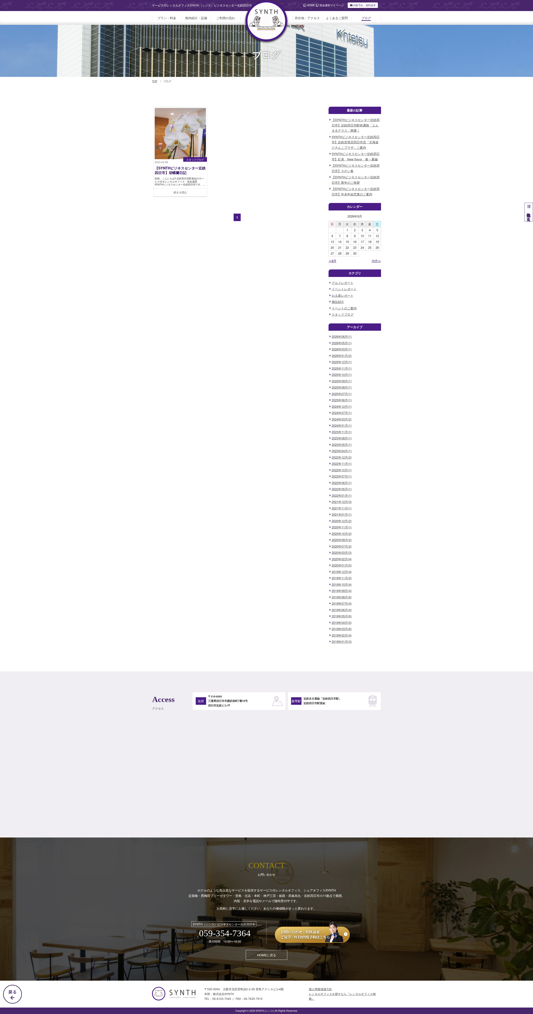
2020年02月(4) (342, 559)
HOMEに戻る (266, 955)
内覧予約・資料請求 (364, 5)
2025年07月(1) (342, 394)
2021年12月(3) (342, 501)
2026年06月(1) (342, 336)
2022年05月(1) (342, 489)
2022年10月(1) (342, 470)
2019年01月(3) (342, 641)
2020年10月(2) (342, 533)
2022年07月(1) (342, 476)
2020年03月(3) (342, 552)
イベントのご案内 (344, 308)
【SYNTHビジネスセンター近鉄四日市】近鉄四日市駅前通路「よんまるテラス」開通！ (356, 125)
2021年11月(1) (342, 508)
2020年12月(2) (342, 521)
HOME (310, 5)
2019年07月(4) (342, 603)
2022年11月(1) (342, 463)
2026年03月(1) (342, 349)
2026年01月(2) (342, 355)
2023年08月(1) (342, 438)
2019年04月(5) (342, 622)
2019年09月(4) (342, 590)
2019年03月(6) (342, 629)
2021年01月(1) (342, 514)
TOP (154, 81)
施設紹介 (338, 301)
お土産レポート (343, 295)
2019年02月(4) (342, 635)
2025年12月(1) (342, 362)
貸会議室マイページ (331, 5)
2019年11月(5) (342, 578)
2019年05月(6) (342, 616)
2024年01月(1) (342, 425)
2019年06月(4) (342, 610)
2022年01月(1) (342, 495)
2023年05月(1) (342, 444)
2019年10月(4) (342, 584)
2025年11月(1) (342, 368)
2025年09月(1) (342, 381)
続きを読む (180, 192)
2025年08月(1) (342, 387)
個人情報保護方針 (320, 989)
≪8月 (332, 261)
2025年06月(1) (342, 400)
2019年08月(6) (342, 597)
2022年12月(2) (342, 457)
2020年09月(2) (342, 540)
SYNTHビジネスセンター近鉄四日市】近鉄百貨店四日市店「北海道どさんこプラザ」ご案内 (356, 142)
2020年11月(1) (342, 527)
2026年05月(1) (342, 343)
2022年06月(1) (342, 483)
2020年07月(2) (342, 546)
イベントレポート (344, 289)
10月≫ (376, 261)
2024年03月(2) (342, 419)
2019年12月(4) (342, 572)
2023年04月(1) (342, 451)
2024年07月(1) (342, 413)
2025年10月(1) (342, 374)
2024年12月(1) (342, 406)
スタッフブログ (195, 159)
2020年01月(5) (342, 565)
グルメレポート (343, 282)
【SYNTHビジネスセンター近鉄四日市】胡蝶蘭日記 (180, 170)
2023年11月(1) (342, 432)
